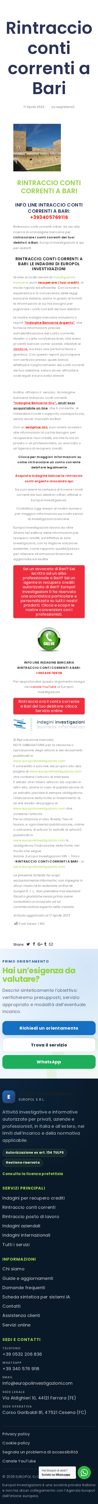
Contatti (11, 1306)
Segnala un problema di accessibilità (40, 1452)
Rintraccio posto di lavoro (30, 1217)
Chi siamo (13, 1269)
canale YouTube (43, 687)
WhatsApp (49, 1062)
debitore (20, 349)
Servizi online (16, 1325)
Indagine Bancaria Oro (34, 403)
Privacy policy (16, 1434)
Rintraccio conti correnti (28, 1207)
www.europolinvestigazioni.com (39, 761)
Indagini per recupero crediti (33, 1198)
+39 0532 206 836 (22, 1354)
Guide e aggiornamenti (27, 1278)
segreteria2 (65, 107)
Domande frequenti (23, 1288)
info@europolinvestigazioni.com (37, 1383)
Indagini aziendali (21, 1226)
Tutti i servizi (15, 1245)
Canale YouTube (19, 1461)
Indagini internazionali (26, 1235)
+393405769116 (49, 217)
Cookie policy (16, 1443)
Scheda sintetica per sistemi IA (36, 1297)
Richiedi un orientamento (49, 1028)
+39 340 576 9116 (20, 1369)
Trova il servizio (49, 1045)
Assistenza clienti (21, 1315)
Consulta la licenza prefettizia (32, 1173)
